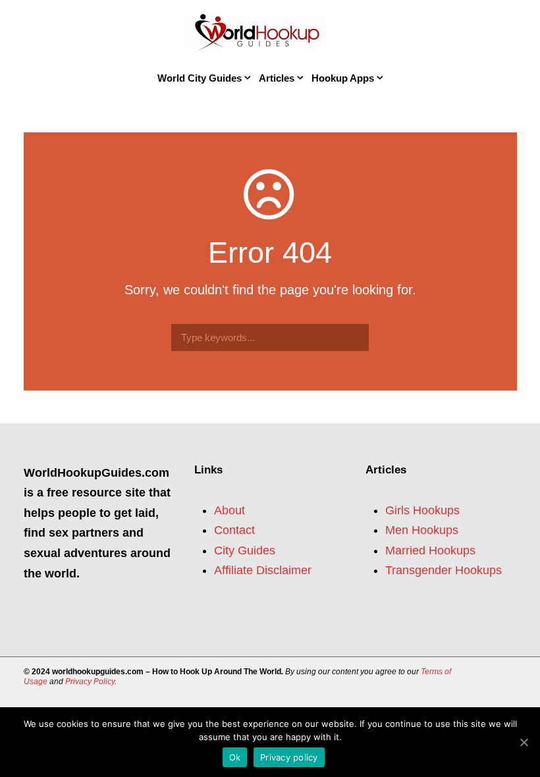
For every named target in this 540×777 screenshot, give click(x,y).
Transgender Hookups (443, 570)
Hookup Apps (342, 78)
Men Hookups (421, 530)
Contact (234, 530)
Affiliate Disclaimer (262, 570)
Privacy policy (289, 757)
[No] (523, 742)
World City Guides (199, 78)
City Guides (244, 550)
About (229, 510)
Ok (235, 757)
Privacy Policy (90, 681)
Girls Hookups (422, 510)
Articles (276, 78)
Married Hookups (430, 550)
